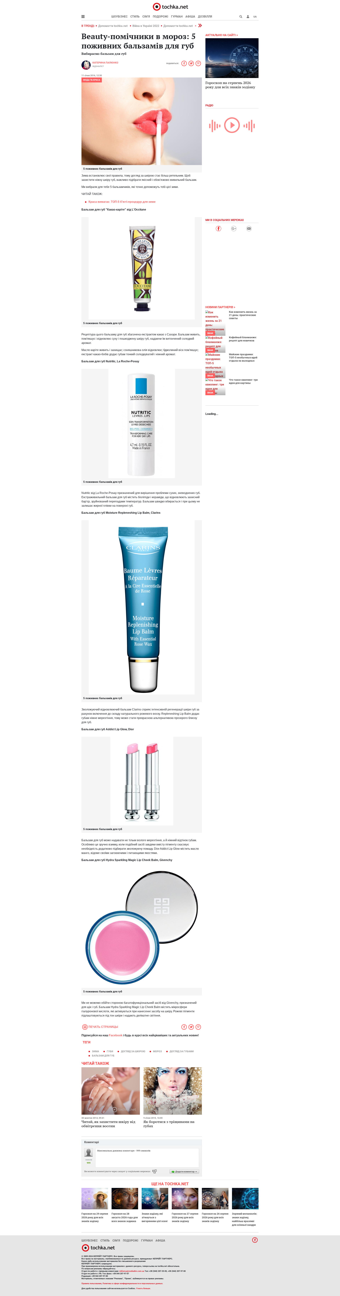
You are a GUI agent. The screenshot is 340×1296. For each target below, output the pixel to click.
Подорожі (160, 16)
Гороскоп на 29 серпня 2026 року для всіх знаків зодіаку (94, 1217)
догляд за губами (182, 1051)
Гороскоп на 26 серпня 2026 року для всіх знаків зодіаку (215, 1217)
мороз (157, 1051)
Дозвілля (205, 16)
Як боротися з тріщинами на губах (168, 1123)
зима (95, 1051)
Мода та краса (91, 80)
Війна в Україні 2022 (145, 26)
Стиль (135, 16)
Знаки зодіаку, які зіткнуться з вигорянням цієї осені (155, 1217)
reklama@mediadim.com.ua (131, 1271)
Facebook (115, 1035)
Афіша (190, 16)
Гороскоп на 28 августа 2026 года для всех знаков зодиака (125, 1217)
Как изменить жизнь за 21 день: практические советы (243, 315)
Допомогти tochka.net (113, 26)
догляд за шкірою (133, 1051)
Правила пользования (91, 1283)
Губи (110, 1051)
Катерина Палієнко (105, 62)
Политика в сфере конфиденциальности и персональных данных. (133, 1283)
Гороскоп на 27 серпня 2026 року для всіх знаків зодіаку (185, 1217)
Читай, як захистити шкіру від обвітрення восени (108, 1123)
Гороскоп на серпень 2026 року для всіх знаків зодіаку (230, 84)
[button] (247, 16)
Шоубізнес (119, 16)
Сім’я (146, 16)
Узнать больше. (143, 1288)
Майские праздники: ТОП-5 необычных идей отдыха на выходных (243, 357)
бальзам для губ (103, 1055)
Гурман (177, 16)
